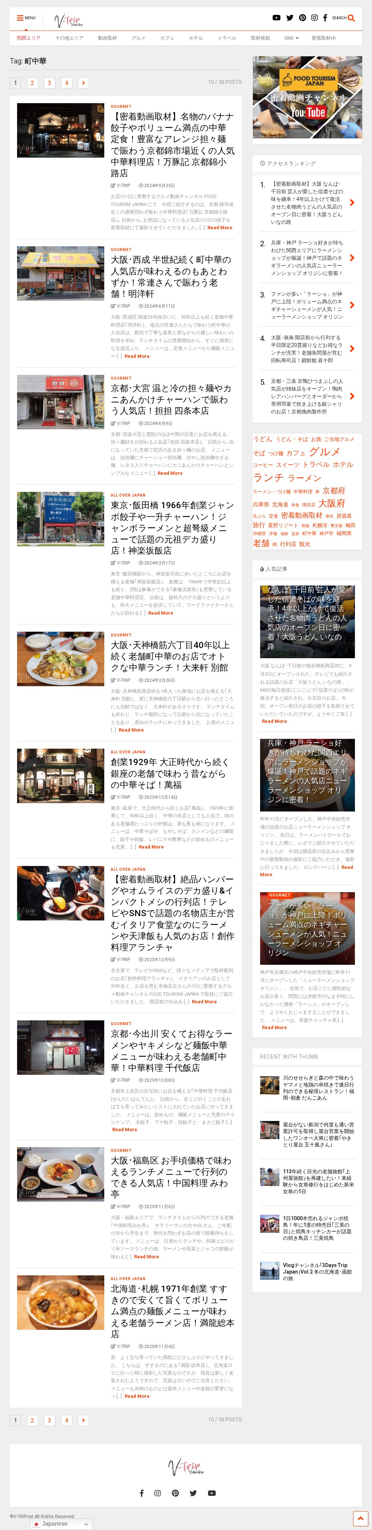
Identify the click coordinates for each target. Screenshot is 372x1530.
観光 (304, 544)
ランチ (268, 477)
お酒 (316, 439)
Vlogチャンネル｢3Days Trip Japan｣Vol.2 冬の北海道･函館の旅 (317, 1271)
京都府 (334, 490)
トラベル (227, 38)
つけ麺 (275, 453)
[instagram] (314, 18)
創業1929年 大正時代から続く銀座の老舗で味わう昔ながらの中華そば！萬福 (170, 773)
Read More (219, 227)
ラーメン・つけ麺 (272, 491)
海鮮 (284, 533)
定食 (273, 516)
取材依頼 (260, 38)
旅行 (259, 525)
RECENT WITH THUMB (289, 1057)
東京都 (337, 525)
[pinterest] (302, 18)
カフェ (167, 38)
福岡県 (344, 533)
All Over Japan (128, 495)
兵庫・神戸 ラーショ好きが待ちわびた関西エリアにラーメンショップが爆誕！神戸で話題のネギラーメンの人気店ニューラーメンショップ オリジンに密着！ (307, 771)
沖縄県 (259, 533)
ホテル (196, 38)
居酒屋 (344, 516)
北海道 (280, 504)
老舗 (261, 543)
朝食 (306, 525)
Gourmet (121, 107)
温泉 (295, 533)
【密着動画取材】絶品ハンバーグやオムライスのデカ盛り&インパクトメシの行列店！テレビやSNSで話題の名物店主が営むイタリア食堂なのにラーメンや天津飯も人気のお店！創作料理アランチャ (173, 913)
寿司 (329, 516)
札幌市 (320, 525)
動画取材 (107, 38)
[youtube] (276, 18)
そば (259, 453)
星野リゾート (283, 525)
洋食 (273, 533)
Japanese (54, 1524)
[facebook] (325, 18)
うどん (262, 438)
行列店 (288, 544)
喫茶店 (308, 504)
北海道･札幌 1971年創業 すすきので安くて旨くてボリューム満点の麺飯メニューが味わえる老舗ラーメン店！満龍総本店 (173, 1311)
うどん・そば (291, 439)
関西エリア (29, 38)
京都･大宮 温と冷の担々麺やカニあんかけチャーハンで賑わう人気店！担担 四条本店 (171, 399)
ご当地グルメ (339, 439)
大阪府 (331, 503)
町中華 (309, 533)
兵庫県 (261, 504)
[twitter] (290, 18)
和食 (295, 505)
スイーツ (287, 464)
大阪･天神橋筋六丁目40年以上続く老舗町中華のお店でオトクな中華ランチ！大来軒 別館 (170, 656)
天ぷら (259, 516)
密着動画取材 (302, 515)
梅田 (350, 525)
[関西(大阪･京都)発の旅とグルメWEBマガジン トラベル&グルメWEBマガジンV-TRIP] (65, 25)
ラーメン (304, 478)
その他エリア (69, 38)
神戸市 (326, 533)
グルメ (139, 38)
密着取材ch (324, 38)
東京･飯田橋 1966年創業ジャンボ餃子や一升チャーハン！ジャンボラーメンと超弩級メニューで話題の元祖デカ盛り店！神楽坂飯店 (173, 528)
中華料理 (303, 491)
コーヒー (263, 465)
